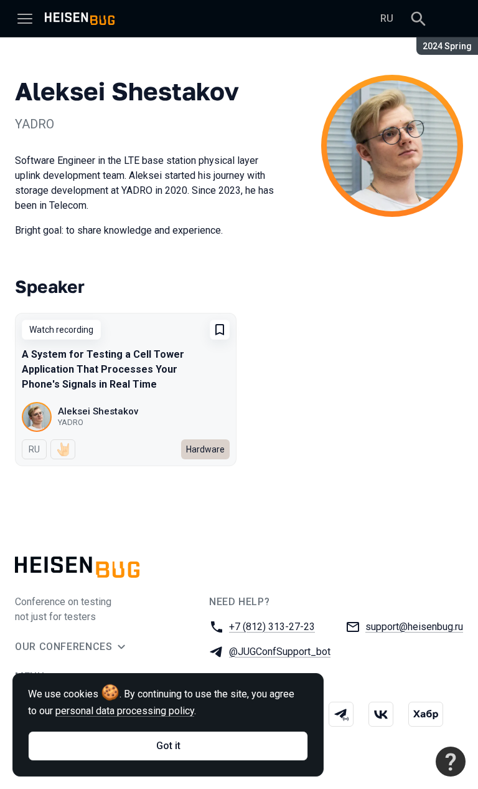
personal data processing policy (124, 711)
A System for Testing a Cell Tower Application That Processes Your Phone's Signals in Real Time (103, 369)
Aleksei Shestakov (98, 411)
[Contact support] (451, 762)
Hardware (205, 449)
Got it (168, 746)
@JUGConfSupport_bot (279, 652)
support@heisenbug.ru (414, 627)
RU (386, 18)
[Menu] (24, 18)
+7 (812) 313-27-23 (272, 627)
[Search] (418, 18)
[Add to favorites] (220, 330)
